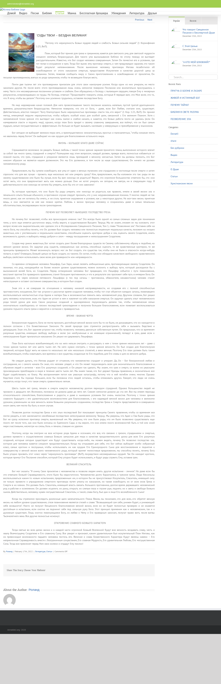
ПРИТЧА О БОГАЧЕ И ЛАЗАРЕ (186, 90)
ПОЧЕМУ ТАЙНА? (180, 104)
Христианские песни (182, 183)
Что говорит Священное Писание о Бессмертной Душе (198, 31)
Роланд (9, 551)
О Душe (175, 169)
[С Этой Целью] (175, 46)
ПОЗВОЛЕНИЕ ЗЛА (181, 119)
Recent (193, 20)
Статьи (49, 551)
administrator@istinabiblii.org (20, 3)
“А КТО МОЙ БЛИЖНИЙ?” (196, 62)
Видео (174, 155)
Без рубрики (177, 147)
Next (149, 19)
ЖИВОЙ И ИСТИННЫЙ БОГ (185, 97)
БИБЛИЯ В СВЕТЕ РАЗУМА (185, 112)
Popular (176, 20)
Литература (40, 551)
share (173, 140)
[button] (161, 13)
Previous (139, 19)
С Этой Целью (190, 46)
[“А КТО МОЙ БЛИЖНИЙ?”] (175, 62)
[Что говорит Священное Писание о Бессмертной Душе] (175, 29)
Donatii (174, 133)
